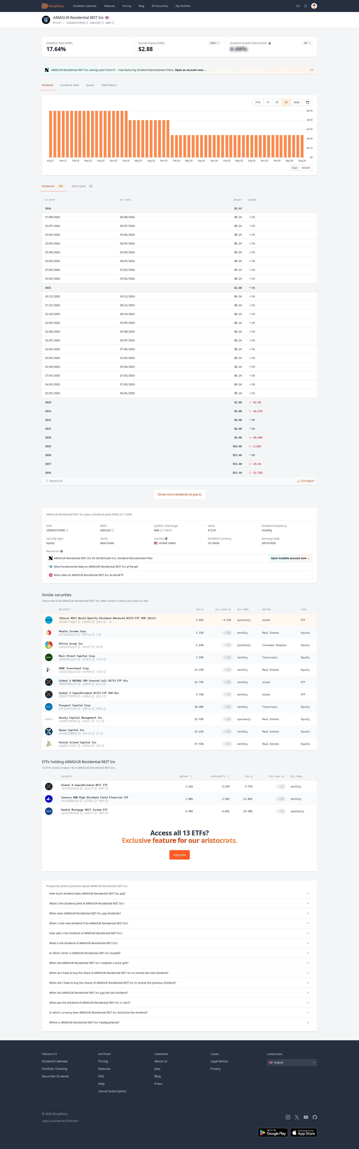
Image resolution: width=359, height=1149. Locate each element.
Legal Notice (219, 1061)
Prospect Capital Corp (74, 705)
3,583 (225, 799)
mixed (266, 620)
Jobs (157, 1069)
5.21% (199, 632)
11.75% (198, 682)
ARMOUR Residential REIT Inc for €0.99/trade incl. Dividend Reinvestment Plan (103, 558)
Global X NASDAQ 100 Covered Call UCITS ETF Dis (93, 680)
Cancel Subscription (112, 1091)
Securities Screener (55, 1076)
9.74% (199, 694)
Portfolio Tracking (54, 1069)
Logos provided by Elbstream (60, 1121)
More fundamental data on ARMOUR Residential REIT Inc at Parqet (96, 566)
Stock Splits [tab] (81, 186)
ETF (303, 620)
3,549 (225, 786)
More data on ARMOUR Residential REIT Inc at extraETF (88, 575)
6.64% (199, 645)
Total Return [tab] (109, 85)
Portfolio (183, 6)
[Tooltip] (166, 538)
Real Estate (270, 632)
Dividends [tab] (52, 186)
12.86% (247, 799)
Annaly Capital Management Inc (80, 717)
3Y (277, 102)
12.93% (198, 719)
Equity (305, 632)
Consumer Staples (274, 645)
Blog (157, 1076)
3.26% (189, 786)
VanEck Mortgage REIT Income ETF (84, 809)
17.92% (198, 744)
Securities (160, 6)
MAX (297, 102)
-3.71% (226, 620)
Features (109, 6)
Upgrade (179, 855)
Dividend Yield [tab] (70, 85)
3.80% (189, 799)
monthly (242, 632)
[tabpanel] (179, 135)
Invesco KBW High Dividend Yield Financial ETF (94, 797)
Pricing (126, 6)
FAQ (101, 1076)
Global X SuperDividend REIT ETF (84, 785)
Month (306, 168)
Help (101, 1084)
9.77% (248, 786)
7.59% (199, 657)
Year (294, 168)
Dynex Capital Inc (71, 730)
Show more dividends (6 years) (179, 494)
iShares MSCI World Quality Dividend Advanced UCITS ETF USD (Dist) (107, 618)
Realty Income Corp (72, 631)
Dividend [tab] (47, 85)
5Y (286, 102)
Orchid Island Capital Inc (77, 742)
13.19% (198, 669)
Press (158, 1084)
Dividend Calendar (85, 6)
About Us (161, 1061)
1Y (267, 102)
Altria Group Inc (71, 643)
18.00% (198, 706)
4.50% (189, 811)
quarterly (244, 620)
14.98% (247, 811)
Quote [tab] (90, 85)
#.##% (238, 49)
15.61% (198, 731)
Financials (269, 657)
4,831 (225, 811)
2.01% (199, 620)
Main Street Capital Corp (77, 655)
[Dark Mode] (305, 6)
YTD (257, 102)
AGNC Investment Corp (74, 668)
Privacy (216, 1069)
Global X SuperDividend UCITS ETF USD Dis (89, 692)
